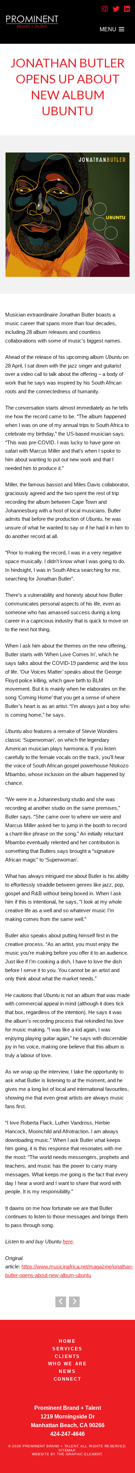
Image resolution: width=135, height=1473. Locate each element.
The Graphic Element (79, 1454)
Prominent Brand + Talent (32, 22)
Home (67, 1341)
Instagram (105, 9)
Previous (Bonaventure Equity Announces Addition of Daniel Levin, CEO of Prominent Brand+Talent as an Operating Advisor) (60, 1302)
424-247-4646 (67, 1434)
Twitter (116, 9)
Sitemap (66, 1450)
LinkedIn (127, 9)
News (67, 1371)
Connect (68, 1379)
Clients (67, 1356)
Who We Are (67, 1363)
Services (67, 1348)
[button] (112, 29)
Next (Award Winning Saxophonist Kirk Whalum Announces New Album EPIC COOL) (74, 1302)
